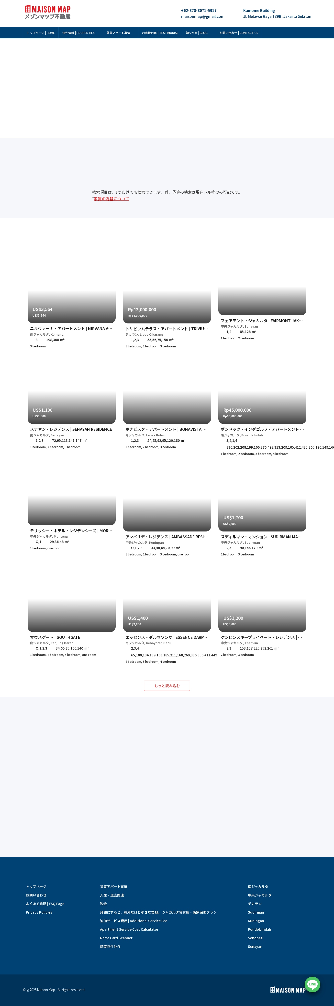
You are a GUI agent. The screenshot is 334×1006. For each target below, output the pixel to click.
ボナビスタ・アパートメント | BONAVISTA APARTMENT (175, 429)
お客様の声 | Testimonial (160, 33)
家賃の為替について (111, 198)
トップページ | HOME (41, 33)
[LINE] (312, 984)
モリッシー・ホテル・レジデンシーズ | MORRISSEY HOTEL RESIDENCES (94, 530)
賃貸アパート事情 (118, 33)
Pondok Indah (259, 929)
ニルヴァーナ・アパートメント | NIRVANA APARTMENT (79, 328)
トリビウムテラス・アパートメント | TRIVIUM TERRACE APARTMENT (187, 329)
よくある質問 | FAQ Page (45, 903)
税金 (103, 903)
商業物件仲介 (110, 946)
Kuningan (256, 920)
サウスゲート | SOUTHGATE (55, 637)
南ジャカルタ (258, 886)
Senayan (255, 946)
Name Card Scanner (116, 937)
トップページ (36, 886)
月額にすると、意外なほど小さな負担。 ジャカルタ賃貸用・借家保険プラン (158, 912)
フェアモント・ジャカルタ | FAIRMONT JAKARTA (265, 320)
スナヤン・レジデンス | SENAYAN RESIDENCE (71, 429)
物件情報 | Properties (78, 33)
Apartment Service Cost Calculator (129, 929)
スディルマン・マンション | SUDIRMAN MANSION (265, 537)
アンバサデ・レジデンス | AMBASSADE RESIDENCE (171, 537)
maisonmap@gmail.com (202, 16)
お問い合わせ (36, 895)
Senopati (255, 937)
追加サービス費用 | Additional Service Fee (133, 920)
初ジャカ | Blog (197, 33)
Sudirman (256, 912)
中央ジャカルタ (260, 895)
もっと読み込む (167, 685)
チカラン (255, 903)
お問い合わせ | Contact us (239, 33)
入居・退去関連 (112, 895)
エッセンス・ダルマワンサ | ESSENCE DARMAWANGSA (174, 637)
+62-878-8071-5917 (199, 10)
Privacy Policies (39, 912)
